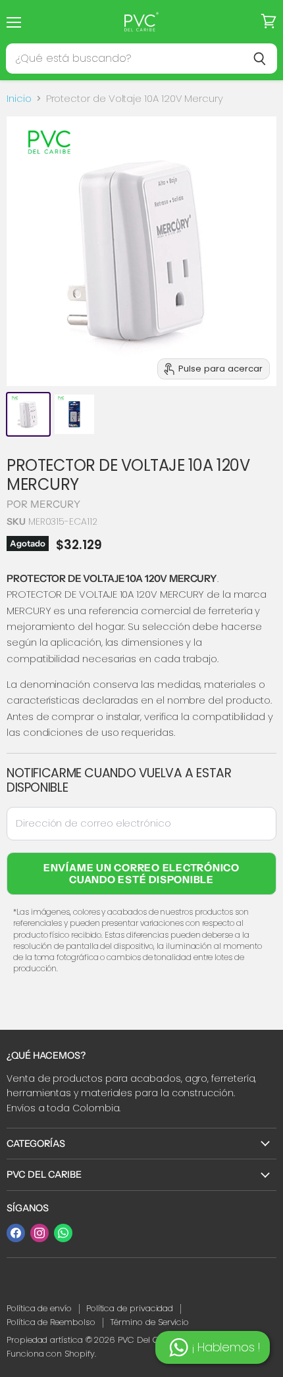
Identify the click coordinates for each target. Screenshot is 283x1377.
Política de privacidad (129, 1308)
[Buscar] (259, 58)
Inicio (19, 98)
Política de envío (39, 1308)
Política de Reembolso (51, 1322)
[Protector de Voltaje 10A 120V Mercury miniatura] (28, 414)
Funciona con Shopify (51, 1353)
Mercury (55, 504)
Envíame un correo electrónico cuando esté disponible (141, 873)
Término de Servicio (150, 1322)
